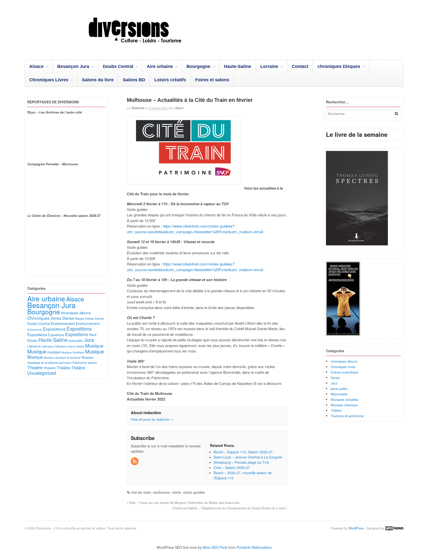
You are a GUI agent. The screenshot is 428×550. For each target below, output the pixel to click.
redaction (138, 108)
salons (92, 362)
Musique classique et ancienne (62, 357)
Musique (94, 345)
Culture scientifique (344, 372)
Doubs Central (118, 66)
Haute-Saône (237, 66)
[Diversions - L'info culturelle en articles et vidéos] (148, 46)
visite (176, 492)
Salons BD (134, 79)
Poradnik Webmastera (254, 547)
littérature (61, 346)
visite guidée (194, 492)
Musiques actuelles (344, 399)
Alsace (36, 66)
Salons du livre (98, 79)
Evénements (34, 329)
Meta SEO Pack (215, 547)
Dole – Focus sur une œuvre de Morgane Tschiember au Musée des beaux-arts (184, 502)
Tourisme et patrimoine (347, 415)
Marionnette (339, 394)
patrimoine (64, 363)
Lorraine (269, 66)
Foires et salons (212, 79)
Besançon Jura (73, 66)
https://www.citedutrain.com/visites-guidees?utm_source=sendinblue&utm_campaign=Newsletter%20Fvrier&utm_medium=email (195, 228)
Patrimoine (79, 362)
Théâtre (336, 410)
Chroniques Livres (48, 79)
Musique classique (344, 405)
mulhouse (161, 492)
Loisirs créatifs (170, 79)
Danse (335, 377)
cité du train (141, 492)
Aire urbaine (160, 66)
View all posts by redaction (152, 419)
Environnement (63, 323)
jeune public (339, 388)
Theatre (35, 367)
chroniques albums (344, 361)
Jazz (334, 383)
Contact (300, 66)
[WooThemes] (394, 528)
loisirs (71, 346)
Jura (89, 339)
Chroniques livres (343, 366)
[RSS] (135, 461)
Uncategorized (41, 373)
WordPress (356, 528)
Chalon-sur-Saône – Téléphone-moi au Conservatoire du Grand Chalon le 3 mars (229, 508)
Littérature (34, 346)
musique (53, 351)
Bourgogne (198, 66)
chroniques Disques (339, 66)
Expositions (54, 329)
